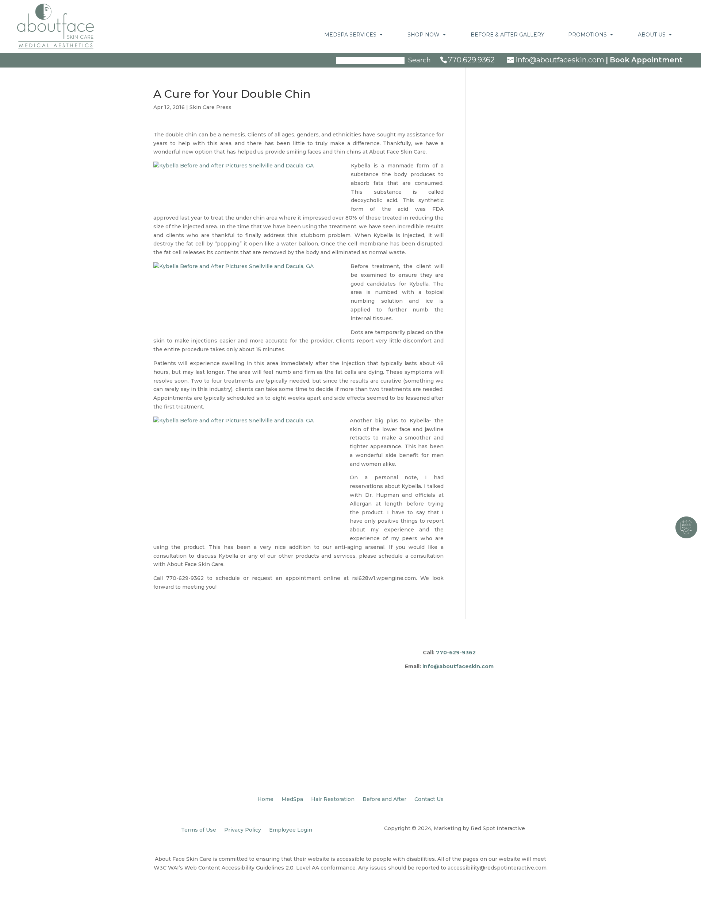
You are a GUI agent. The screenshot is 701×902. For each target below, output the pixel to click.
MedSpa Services (350, 34)
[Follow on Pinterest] (464, 676)
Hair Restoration (333, 799)
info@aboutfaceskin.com (458, 666)
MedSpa (292, 799)
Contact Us (429, 799)
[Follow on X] (449, 676)
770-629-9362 (456, 652)
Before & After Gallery (507, 34)
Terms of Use (198, 830)
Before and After (384, 799)
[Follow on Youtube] (478, 676)
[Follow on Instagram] (434, 676)
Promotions (587, 34)
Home (265, 799)
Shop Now (423, 34)
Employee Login (290, 830)
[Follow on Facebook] (420, 676)
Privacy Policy (242, 830)
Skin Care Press (210, 107)
